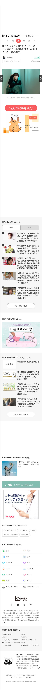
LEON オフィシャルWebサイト (11, 642)
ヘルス (29, 575)
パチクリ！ (24, 642)
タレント (16, 61)
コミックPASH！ (7, 645)
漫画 (28, 557)
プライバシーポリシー (17, 677)
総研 (7, 551)
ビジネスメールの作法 (11, 535)
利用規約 (9, 675)
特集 (28, 551)
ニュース (9, 563)
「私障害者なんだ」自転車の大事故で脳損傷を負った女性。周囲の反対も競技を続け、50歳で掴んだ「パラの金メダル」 (28, 293)
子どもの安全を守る (10, 530)
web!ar (23, 634)
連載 (7, 557)
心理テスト (24, 535)
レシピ (8, 569)
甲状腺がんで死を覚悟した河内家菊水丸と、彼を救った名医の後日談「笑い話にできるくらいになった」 (28, 249)
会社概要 (28, 677)
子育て (8, 580)
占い (28, 563)
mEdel (4, 637)
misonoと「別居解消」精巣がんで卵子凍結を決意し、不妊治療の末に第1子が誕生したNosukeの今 (28, 237)
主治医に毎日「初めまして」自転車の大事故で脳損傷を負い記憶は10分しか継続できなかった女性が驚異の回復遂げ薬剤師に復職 (28, 263)
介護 (33, 530)
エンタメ (36, 57)
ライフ (29, 580)
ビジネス (30, 569)
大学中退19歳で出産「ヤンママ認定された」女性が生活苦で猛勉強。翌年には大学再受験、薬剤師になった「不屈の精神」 (28, 278)
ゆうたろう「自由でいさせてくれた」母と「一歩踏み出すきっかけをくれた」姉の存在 (20, 49)
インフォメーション (12, 587)
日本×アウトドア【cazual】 (29, 639)
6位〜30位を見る (21, 306)
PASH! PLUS (24, 637)
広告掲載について (33, 586)
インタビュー (7, 61)
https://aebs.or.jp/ (34, 668)
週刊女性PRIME (6, 634)
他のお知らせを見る (21, 414)
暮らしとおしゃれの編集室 (10, 639)
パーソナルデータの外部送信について (25, 675)
